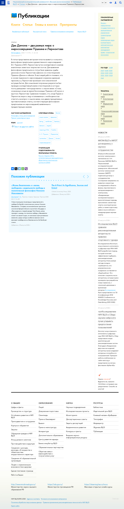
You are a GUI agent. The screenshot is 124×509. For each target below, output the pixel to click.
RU (103, 3)
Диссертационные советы (76, 419)
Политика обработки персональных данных (26, 502)
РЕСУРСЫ (98, 403)
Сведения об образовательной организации (23, 459)
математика (105, 47)
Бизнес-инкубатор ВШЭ (48, 443)
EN (105, 3)
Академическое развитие (76, 427)
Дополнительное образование (51, 435)
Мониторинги (71, 415)
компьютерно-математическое (107, 43)
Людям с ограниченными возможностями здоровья (21, 466)
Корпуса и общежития (20, 425)
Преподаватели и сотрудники (23, 421)
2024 (102, 73)
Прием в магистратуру (47, 427)
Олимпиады (43, 415)
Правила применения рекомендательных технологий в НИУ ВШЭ (66, 502)
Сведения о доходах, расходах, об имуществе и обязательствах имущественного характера (22, 451)
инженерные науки (107, 40)
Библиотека (98, 407)
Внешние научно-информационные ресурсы (76, 436)
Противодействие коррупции (23, 444)
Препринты (68, 24)
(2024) (51, 159)
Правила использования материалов (62, 32)
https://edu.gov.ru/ (55, 484)
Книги (15, 24)
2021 (102, 75)
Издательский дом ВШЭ (102, 411)
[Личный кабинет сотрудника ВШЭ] (115, 2)
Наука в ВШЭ (82, 32)
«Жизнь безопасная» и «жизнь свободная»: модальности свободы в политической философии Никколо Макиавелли (28, 189)
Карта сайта (15, 506)
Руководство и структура (21, 411)
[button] (36, 180)
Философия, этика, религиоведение (23, 116)
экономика (104, 55)
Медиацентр (98, 423)
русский (20, 123)
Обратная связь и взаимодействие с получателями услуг (46, 453)
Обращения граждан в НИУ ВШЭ (21, 434)
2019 (111, 75)
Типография (98, 419)
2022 (111, 73)
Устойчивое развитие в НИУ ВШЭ (22, 416)
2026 (106, 71)
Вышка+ (42, 423)
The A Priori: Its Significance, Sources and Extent (70, 186)
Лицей (41, 407)
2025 (110, 71)
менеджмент (105, 50)
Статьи (28, 24)
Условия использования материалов (54, 499)
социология (110, 52)
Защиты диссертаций (74, 423)
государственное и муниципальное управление (108, 30)
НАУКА (69, 403)
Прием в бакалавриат (47, 419)
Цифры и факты (17, 407)
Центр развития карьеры (48, 439)
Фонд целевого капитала (21, 440)
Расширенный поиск (39, 32)
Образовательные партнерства (51, 447)
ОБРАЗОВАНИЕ (46, 403)
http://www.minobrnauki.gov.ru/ (23, 484)
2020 (106, 75)
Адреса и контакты (33, 499)
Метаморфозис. (16, 53)
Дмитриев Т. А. (16, 197)
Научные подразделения (75, 407)
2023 (106, 73)
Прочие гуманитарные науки (20, 118)
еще (102, 78)
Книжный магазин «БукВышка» (105, 415)
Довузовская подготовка (48, 411)
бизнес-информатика (105, 24)
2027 (102, 71)
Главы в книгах (46, 24)
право (103, 52)
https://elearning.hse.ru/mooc (96, 484)
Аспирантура (44, 431)
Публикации (33, 15)
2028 (111, 68)
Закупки (14, 429)
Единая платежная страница (22, 471)
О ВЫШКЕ (15, 403)
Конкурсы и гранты (73, 431)
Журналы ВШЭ (99, 427)
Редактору (115, 498)
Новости (102, 132)
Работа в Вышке (17, 475)
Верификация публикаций (20, 32)
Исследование (110, 290)
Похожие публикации (27, 176)
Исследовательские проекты (77, 411)
